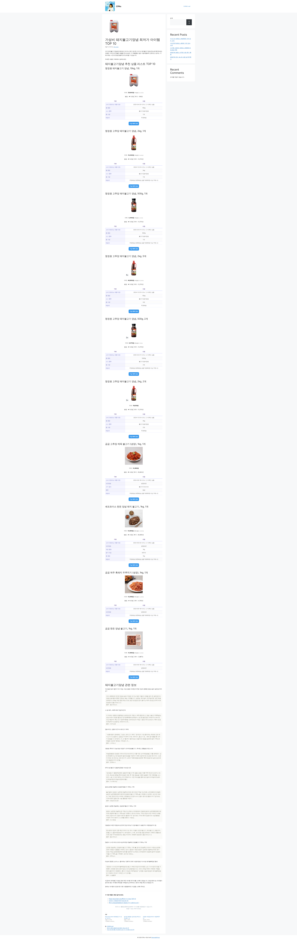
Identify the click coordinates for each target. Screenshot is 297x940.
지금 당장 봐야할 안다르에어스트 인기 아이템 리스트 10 (120, 929)
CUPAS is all (187, 6)
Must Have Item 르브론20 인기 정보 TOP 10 (122, 899)
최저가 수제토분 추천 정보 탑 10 (118, 901)
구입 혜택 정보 (134, 123)
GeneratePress (155, 937)
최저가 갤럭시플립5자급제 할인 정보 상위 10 (118, 928)
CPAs (118, 6)
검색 (171, 18)
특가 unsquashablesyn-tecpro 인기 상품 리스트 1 (124, 903)
